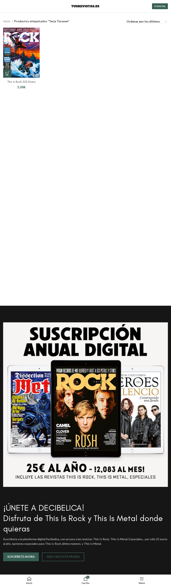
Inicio (7, 21)
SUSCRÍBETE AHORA (21, 556)
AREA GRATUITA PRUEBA (63, 556)
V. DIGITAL (160, 6)
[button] (7, 73)
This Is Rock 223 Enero (21, 82)
